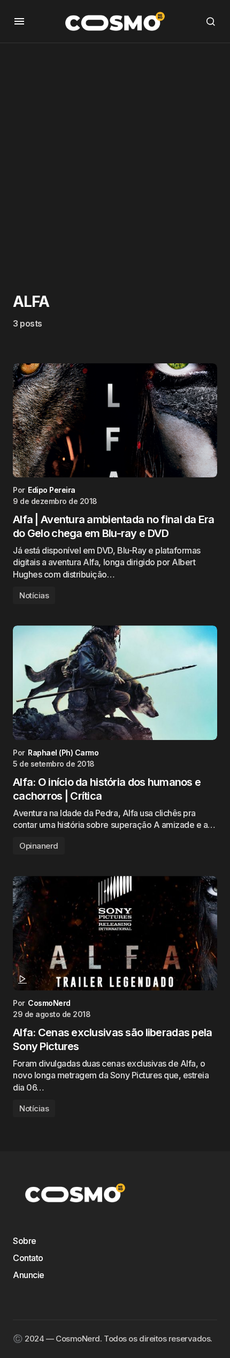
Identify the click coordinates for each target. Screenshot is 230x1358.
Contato (28, 1258)
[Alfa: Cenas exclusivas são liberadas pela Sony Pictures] (115, 933)
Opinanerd (38, 846)
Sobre (24, 1240)
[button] (19, 21)
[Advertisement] (115, 157)
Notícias (34, 595)
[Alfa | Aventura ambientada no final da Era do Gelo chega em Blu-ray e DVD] (115, 420)
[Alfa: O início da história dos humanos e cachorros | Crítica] (115, 682)
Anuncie (28, 1275)
